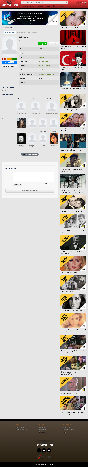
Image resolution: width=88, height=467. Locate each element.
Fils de (16, 28)
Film (11, 28)
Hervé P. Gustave (44, 61)
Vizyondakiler (20, 427)
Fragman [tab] (22, 32)
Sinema (32, 6)
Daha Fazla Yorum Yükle (30, 190)
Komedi (41, 57)
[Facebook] (39, 450)
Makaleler (42, 432)
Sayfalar (40, 6)
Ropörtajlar (43, 430)
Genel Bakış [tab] (10, 32)
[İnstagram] (49, 450)
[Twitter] (44, 450)
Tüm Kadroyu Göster (30, 154)
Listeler (48, 6)
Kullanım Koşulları (68, 430)
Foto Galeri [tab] (33, 32)
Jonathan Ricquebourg (46, 74)
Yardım (62, 6)
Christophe (42, 70)
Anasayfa (25, 6)
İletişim (55, 6)
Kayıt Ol (82, 6)
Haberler (42, 427)
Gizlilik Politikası (68, 427)
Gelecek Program (21, 430)
